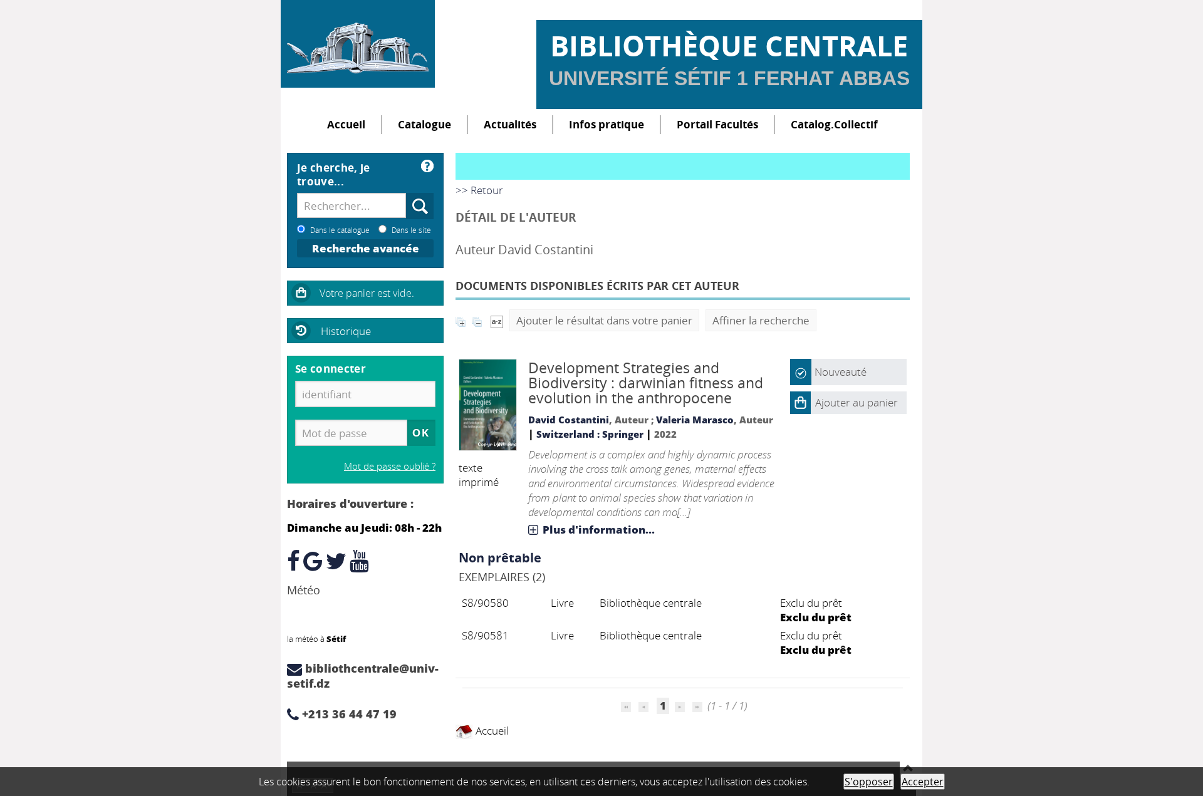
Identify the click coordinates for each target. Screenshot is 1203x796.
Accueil (346, 124)
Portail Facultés (717, 124)
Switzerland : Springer (589, 434)
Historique (346, 331)
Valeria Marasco (695, 419)
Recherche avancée (365, 248)
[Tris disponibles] (497, 320)
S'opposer (869, 781)
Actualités (510, 124)
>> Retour (479, 190)
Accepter (923, 781)
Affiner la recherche (761, 320)
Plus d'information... (599, 529)
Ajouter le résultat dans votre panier (604, 320)
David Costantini (568, 419)
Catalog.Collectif (834, 124)
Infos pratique (606, 124)
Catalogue (424, 124)
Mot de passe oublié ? (389, 466)
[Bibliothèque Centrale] (358, 43)
